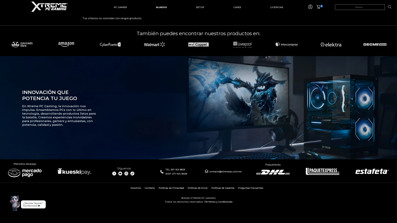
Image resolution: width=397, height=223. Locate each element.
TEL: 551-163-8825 (175, 169)
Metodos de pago (24, 163)
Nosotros (136, 188)
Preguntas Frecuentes (250, 188)
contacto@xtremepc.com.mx (225, 171)
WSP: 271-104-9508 (176, 173)
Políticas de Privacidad (171, 188)
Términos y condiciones (218, 201)
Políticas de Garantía (222, 188)
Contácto (150, 188)
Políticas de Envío (198, 188)
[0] (318, 8)
